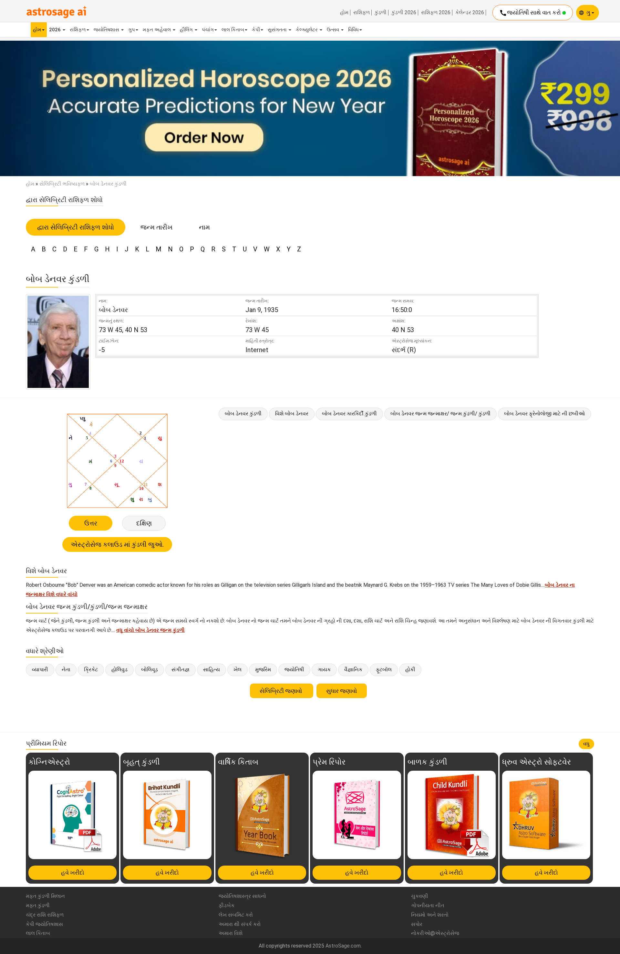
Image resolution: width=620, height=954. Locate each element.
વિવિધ (353, 30)
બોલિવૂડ (149, 669)
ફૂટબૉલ (384, 669)
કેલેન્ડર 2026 (469, 12)
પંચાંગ (208, 30)
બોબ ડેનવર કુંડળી (243, 414)
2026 (55, 30)
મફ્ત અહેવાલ (157, 30)
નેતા (66, 669)
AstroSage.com (343, 946)
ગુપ (131, 30)
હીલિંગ (187, 30)
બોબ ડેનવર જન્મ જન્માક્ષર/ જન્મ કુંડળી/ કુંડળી (440, 414)
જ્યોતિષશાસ (107, 30)
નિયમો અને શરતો (430, 915)
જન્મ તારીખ (156, 227)
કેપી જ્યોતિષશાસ (44, 924)
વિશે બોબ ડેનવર (291, 414)
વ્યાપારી (40, 669)
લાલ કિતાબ (233, 30)
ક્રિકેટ (91, 669)
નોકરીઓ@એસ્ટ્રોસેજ (435, 933)
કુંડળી (381, 12)
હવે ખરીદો (72, 872)
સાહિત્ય (211, 669)
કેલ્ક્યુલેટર (307, 30)
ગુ (589, 12)
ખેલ (237, 669)
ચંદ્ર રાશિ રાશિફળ (45, 915)
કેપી (256, 30)
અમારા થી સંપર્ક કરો (240, 924)
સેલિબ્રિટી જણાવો (282, 690)
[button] (46, 108)
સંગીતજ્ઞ (180, 669)
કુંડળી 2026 (403, 12)
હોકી (410, 669)
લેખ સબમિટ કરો (236, 915)
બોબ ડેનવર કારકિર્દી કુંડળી (349, 414)
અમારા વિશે (231, 933)
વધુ (586, 744)
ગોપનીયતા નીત (427, 905)
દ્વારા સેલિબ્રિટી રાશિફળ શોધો (75, 227)
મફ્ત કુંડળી (38, 905)
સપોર (416, 924)
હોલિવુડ (119, 669)
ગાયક (324, 669)
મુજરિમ (263, 669)
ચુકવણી (419, 896)
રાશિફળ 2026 (435, 12)
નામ (204, 227)
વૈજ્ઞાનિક (353, 669)
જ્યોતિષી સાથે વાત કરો (530, 13)
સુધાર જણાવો (341, 690)
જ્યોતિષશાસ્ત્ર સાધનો (242, 896)
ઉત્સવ (333, 30)
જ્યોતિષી (294, 669)
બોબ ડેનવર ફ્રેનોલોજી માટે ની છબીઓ (544, 414)
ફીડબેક (226, 905)
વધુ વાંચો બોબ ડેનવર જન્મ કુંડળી (150, 630)
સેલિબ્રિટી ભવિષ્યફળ (62, 184)
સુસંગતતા (278, 30)
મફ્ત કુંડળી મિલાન (45, 896)
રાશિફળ (361, 12)
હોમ (344, 12)
